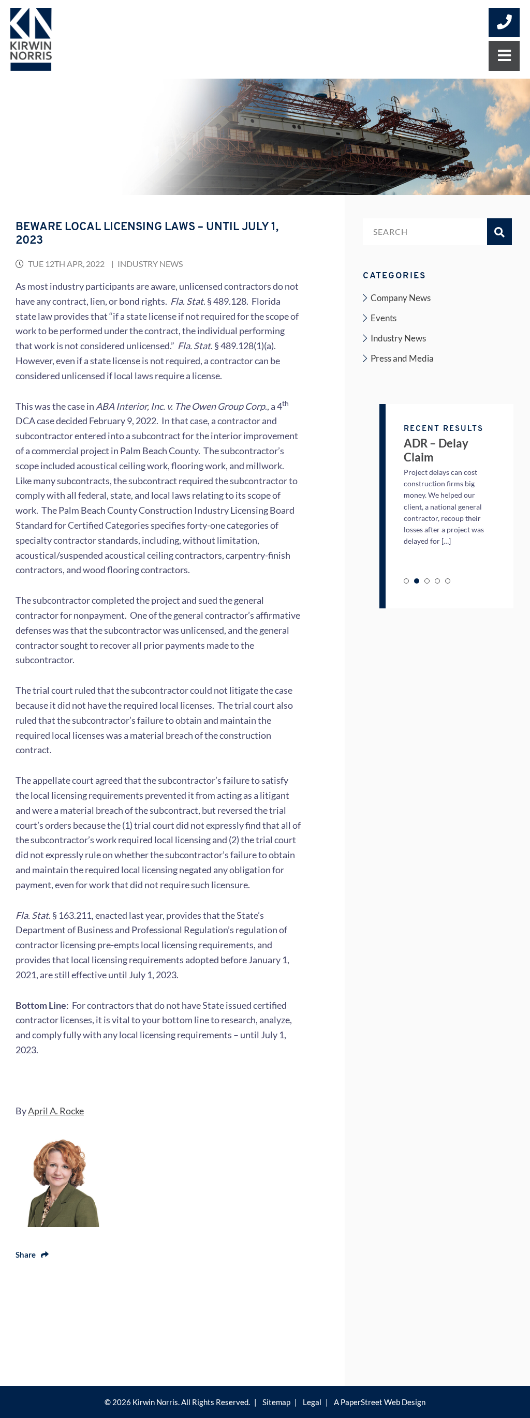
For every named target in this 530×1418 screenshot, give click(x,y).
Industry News (150, 263)
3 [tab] (427, 581)
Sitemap (276, 1402)
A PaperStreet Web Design (379, 1402)
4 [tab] (437, 581)
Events (383, 317)
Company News (401, 297)
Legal (312, 1402)
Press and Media (402, 358)
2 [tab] (416, 581)
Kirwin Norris (155, 1402)
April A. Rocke (56, 1110)
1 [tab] (406, 581)
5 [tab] (447, 581)
